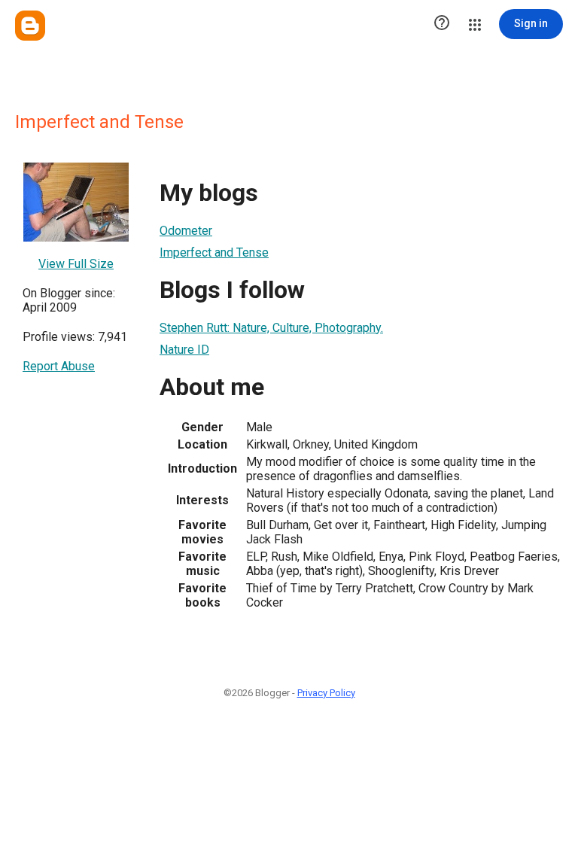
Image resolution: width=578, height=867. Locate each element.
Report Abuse (59, 366)
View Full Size (76, 264)
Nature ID (184, 349)
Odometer (186, 231)
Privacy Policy (326, 692)
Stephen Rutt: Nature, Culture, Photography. (271, 328)
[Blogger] (30, 26)
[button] (442, 24)
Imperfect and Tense (214, 252)
